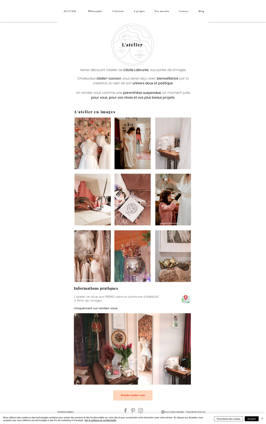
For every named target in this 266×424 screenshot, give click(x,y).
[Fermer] (262, 419)
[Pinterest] (133, 410)
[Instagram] (140, 410)
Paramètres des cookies (228, 418)
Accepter (251, 418)
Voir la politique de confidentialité (100, 420)
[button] (95, 11)
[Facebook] (125, 410)
